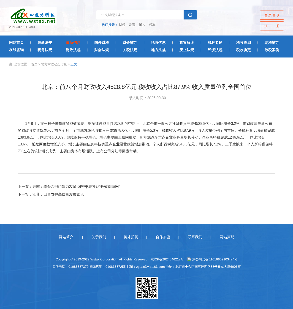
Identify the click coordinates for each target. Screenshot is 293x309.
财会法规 (101, 50)
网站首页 (16, 42)
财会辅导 (130, 42)
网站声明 (227, 237)
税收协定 (243, 50)
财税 (122, 25)
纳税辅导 (272, 42)
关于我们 (99, 237)
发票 (132, 25)
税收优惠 (158, 42)
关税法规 (130, 50)
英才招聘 (131, 237)
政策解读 (186, 42)
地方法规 (158, 50)
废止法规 (186, 50)
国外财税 (101, 42)
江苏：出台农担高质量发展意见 (58, 194)
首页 (34, 64)
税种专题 (215, 42)
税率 (152, 25)
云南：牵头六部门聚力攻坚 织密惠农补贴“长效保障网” (76, 187)
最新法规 (45, 42)
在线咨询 (16, 50)
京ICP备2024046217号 (167, 259)
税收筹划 (243, 42)
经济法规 (215, 50)
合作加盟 (163, 237)
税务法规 (45, 50)
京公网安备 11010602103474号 (215, 259)
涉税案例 (272, 50)
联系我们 (195, 237)
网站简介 (66, 237)
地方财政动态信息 (54, 64)
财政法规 (73, 50)
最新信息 (73, 42)
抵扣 (142, 25)
